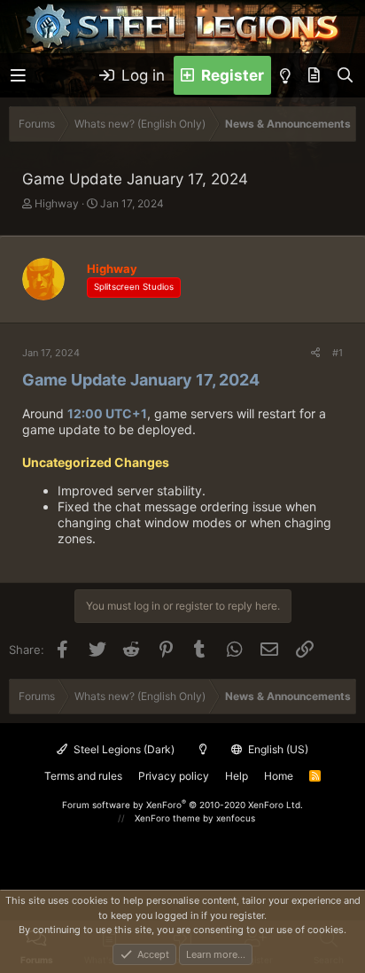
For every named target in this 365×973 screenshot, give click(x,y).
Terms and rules (83, 775)
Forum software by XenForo (182, 804)
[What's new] (314, 75)
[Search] (345, 75)
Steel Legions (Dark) (123, 749)
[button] (18, 76)
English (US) (276, 749)
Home (278, 775)
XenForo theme (167, 818)
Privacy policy (173, 775)
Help (236, 775)
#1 (337, 352)
